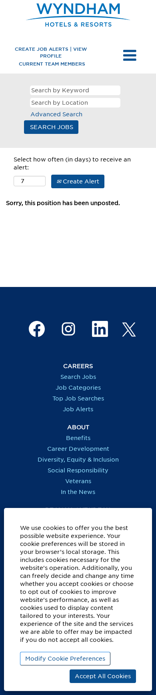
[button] (130, 55)
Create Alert (80, 181)
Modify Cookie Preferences (65, 658)
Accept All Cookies (103, 676)
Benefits (78, 438)
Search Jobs (78, 377)
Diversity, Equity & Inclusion (78, 459)
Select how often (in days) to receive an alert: (72, 163)
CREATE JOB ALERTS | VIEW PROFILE (51, 52)
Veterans (78, 481)
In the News (78, 492)
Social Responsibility (78, 470)
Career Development (78, 449)
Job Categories (78, 387)
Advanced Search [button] (56, 114)
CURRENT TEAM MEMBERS (52, 63)
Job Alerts (78, 409)
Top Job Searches (78, 398)
